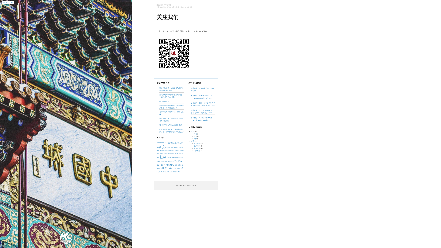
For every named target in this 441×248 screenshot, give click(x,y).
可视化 (161, 153)
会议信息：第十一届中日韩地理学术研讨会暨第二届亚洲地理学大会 (203, 104)
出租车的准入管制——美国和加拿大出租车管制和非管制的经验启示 (171, 130)
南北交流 (177, 151)
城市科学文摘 (164, 4)
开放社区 (170, 161)
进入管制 (166, 172)
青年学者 (175, 172)
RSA (166, 143)
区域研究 (171, 151)
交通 (174, 142)
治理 (176, 165)
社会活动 (166, 167)
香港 (179, 172)
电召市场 (180, 165)
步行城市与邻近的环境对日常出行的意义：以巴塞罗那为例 (171, 107)
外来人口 (169, 158)
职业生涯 (177, 168)
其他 (195, 134)
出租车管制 (163, 151)
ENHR (162, 143)
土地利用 (166, 153)
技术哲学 (161, 164)
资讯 (192, 141)
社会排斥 (159, 168)
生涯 (195, 139)
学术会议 (197, 143)
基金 (163, 157)
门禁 (171, 172)
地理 (173, 153)
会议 (161, 147)
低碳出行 (167, 147)
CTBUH (159, 143)
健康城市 (176, 147)
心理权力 (177, 161)
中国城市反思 (164, 101)
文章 (192, 131)
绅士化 (173, 168)
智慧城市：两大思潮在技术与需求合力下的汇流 (171, 119)
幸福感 (163, 161)
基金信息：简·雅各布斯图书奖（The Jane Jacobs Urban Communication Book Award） (203, 97)
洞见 (195, 136)
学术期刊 (197, 146)
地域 (170, 153)
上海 (170, 142)
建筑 (166, 161)
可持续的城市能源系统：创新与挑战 (171, 113)
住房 (172, 147)
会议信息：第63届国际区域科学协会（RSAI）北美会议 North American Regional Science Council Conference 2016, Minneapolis (202, 111)
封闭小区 (178, 158)
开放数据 (197, 151)
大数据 (174, 158)
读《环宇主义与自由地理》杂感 (170, 125)
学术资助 (197, 148)
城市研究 (177, 153)
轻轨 (162, 172)
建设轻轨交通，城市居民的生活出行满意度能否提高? (171, 89)
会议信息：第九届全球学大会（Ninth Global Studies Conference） (201, 119)
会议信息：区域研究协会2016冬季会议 (202, 89)
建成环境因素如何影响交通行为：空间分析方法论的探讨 (171, 96)
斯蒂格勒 (170, 164)
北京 (167, 151)
